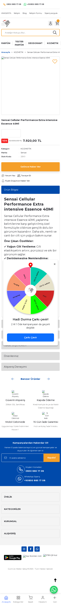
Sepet (30, 602)
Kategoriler (18, 602)
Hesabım (43, 602)
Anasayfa (6, 602)
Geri (55, 602)
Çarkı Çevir (30, 337)
